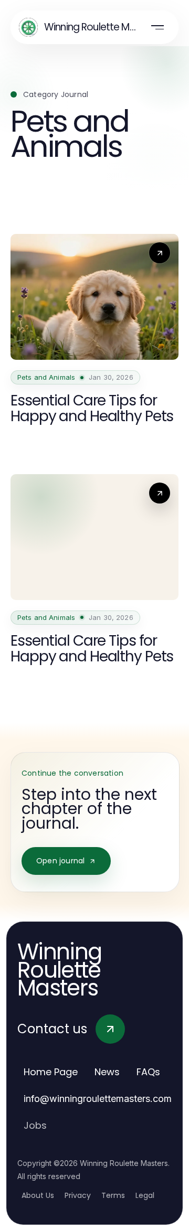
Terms (113, 1195)
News (107, 1071)
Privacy (78, 1195)
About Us (38, 1195)
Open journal (60, 860)
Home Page (51, 1071)
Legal (144, 1195)
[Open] (157, 27)
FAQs (148, 1071)
